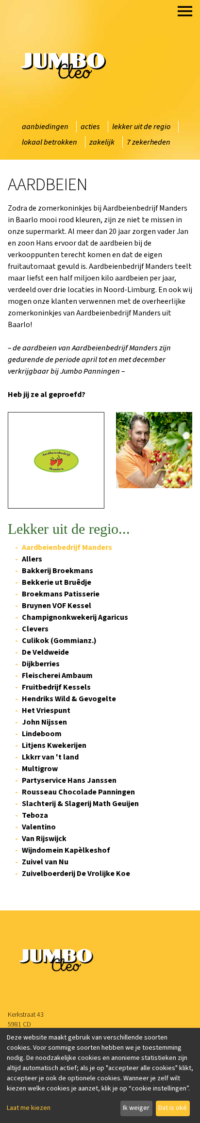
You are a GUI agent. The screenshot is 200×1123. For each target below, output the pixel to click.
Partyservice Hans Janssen (69, 780)
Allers (32, 559)
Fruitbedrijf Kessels (56, 687)
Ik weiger (136, 1108)
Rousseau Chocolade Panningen (78, 792)
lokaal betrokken (49, 142)
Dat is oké (172, 1108)
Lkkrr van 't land (50, 757)
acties (90, 126)
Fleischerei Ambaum (57, 675)
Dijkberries (41, 664)
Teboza (35, 815)
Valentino (39, 827)
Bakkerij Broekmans (57, 570)
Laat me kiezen (28, 1108)
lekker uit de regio (141, 126)
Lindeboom (42, 733)
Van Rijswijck (44, 838)
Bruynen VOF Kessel (56, 605)
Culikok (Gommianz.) (59, 640)
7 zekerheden (148, 142)
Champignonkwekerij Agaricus (75, 617)
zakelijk (102, 142)
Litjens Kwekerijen (54, 745)
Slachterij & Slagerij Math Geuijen (80, 803)
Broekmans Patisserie (61, 594)
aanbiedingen (45, 126)
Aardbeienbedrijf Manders (67, 547)
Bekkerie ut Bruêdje (56, 582)
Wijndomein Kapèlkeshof (66, 850)
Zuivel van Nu (45, 862)
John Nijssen (44, 722)
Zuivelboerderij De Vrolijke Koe (76, 873)
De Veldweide (45, 652)
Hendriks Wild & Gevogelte (69, 699)
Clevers (35, 629)
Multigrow (40, 768)
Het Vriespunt (46, 710)
